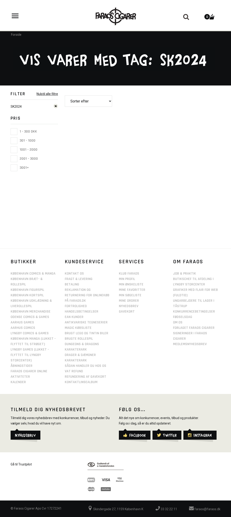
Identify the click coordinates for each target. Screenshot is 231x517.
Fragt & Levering (78, 279)
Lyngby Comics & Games (30, 333)
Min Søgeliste (130, 295)
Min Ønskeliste (131, 284)
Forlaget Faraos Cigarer (194, 327)
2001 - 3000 (28, 158)
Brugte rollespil (79, 338)
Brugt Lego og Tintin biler (86, 333)
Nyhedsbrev (128, 306)
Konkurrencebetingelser (194, 311)
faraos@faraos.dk (207, 509)
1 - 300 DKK (28, 131)
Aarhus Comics (23, 327)
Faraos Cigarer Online (29, 371)
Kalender (18, 382)
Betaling (72, 284)
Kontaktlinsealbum (81, 382)
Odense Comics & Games (30, 317)
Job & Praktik (184, 273)
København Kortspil (27, 295)
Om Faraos (188, 261)
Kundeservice (84, 261)
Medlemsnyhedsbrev (190, 344)
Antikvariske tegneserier (86, 322)
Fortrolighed (76, 306)
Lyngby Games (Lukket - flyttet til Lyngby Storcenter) (30, 355)
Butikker (23, 261)
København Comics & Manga (33, 273)
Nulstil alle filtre (47, 94)
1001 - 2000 (28, 149)
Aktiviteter (20, 376)
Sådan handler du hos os (85, 365)
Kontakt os (74, 273)
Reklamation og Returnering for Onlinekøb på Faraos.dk (87, 295)
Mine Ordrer (129, 300)
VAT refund (74, 371)
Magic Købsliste (78, 327)
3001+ (24, 167)
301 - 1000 (27, 140)
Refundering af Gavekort (85, 376)
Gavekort (127, 311)
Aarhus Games (22, 322)
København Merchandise (31, 311)
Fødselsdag (182, 317)
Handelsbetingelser (81, 311)
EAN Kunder (74, 317)
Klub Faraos (129, 273)
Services (131, 261)
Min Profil (127, 279)
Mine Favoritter (132, 289)
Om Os (177, 322)
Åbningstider (21, 365)
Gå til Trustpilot (21, 464)
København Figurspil (27, 289)
